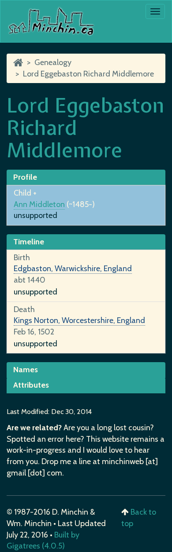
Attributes (31, 385)
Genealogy (52, 62)
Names (25, 369)
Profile (25, 177)
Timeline (28, 242)
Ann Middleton (39, 204)
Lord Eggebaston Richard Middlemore (88, 74)
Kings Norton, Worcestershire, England (79, 320)
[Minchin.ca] (18, 62)
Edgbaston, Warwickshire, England (73, 268)
